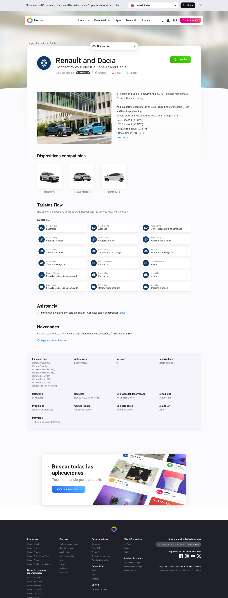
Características (102, 20)
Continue (188, 5)
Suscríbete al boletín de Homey (184, 539)
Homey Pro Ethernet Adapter (39, 564)
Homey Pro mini (34, 552)
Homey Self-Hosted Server (38, 556)
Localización (38, 397)
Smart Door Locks (35, 581)
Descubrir (131, 20)
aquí (122, 312)
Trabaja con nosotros (68, 544)
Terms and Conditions (191, 570)
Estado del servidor (100, 560)
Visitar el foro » (166, 397)
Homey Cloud (33, 544)
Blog (61, 560)
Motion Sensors (34, 577)
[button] (153, 5)
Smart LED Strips (34, 590)
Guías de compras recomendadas (36, 571)
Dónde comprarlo (66, 556)
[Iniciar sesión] (168, 20)
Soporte (145, 20)
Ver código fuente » (83, 409)
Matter (127, 552)
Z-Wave (127, 544)
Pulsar (62, 564)
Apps (118, 20)
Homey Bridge (33, 560)
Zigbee (127, 548)
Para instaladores (99, 589)
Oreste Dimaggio (167, 363)
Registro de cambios (101, 556)
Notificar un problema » (43, 409)
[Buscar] (161, 20)
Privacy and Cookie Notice (170, 570)
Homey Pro (32, 548)
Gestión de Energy (132, 562)
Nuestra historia (66, 548)
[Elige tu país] (175, 20)
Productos (83, 20)
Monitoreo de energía (133, 567)
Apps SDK (96, 548)
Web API (95, 552)
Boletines (63, 568)
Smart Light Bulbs (35, 594)
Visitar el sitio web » (125, 397)
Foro (94, 575)
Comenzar (96, 544)
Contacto (63, 572)
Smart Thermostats (35, 585)
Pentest (95, 579)
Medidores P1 (130, 571)
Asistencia (64, 552)
